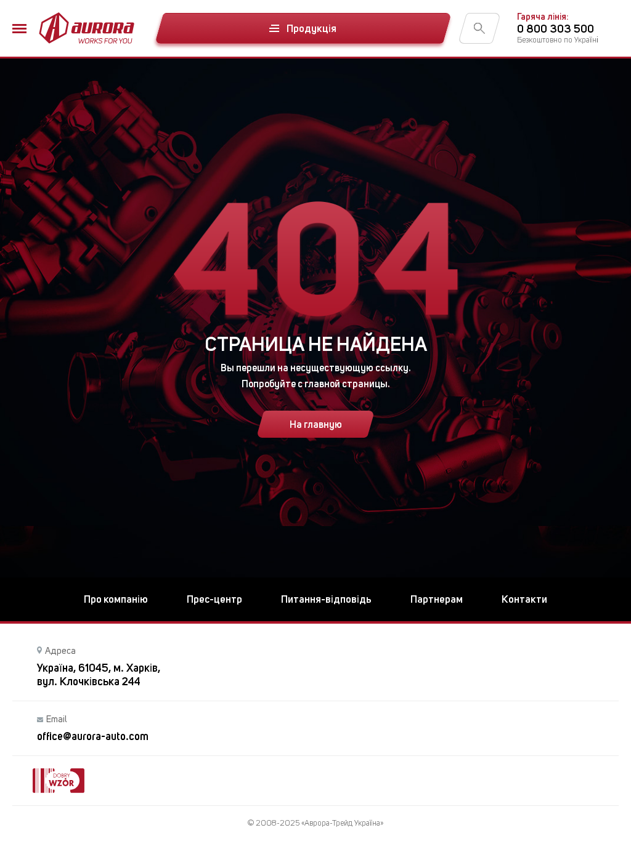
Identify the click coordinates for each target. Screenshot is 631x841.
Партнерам (436, 599)
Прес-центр (214, 599)
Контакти (524, 599)
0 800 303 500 (555, 28)
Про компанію (116, 599)
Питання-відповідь (326, 599)
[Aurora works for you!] (86, 28)
